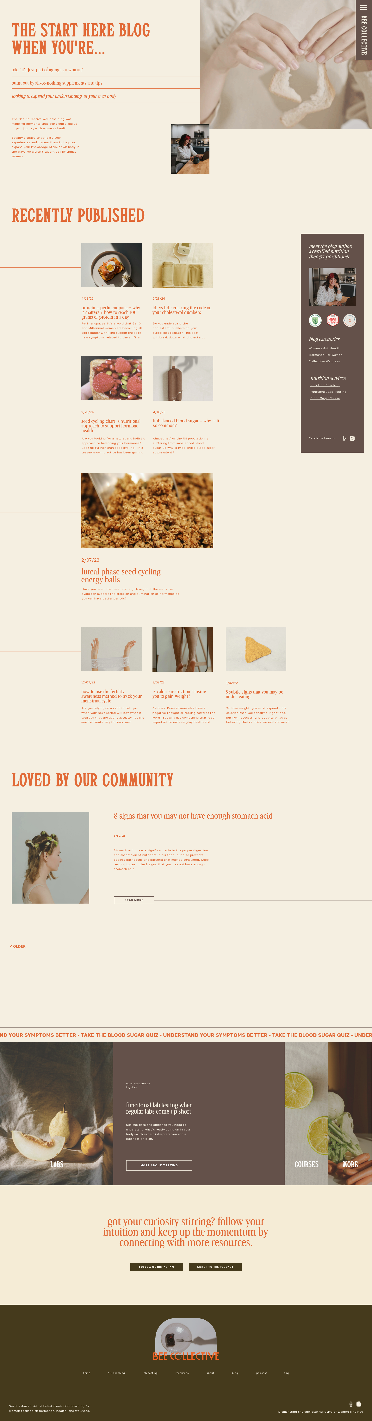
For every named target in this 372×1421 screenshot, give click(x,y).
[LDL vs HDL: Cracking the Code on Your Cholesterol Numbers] (182, 265)
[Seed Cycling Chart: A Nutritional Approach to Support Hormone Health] (111, 378)
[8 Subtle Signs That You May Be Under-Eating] (256, 649)
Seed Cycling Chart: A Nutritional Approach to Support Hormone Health (111, 426)
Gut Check (120, 842)
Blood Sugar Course (325, 398)
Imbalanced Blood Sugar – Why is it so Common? (186, 423)
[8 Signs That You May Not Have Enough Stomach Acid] (50, 858)
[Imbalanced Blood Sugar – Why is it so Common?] (183, 378)
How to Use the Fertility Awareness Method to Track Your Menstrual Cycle (111, 696)
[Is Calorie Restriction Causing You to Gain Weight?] (182, 649)
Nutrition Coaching (325, 385)
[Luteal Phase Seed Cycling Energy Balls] (147, 510)
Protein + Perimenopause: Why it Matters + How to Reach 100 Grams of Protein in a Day (110, 312)
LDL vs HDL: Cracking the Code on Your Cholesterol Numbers (182, 310)
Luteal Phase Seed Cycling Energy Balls (121, 576)
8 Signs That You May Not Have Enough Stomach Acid (193, 816)
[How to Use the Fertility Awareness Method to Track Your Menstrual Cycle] (111, 649)
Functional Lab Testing (328, 391)
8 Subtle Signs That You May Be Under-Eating (254, 694)
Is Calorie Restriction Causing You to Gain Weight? (179, 694)
